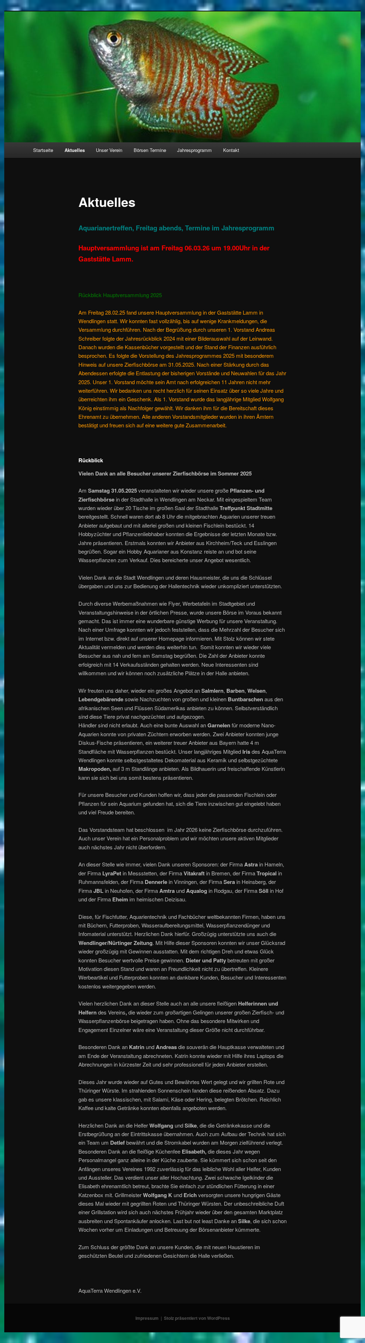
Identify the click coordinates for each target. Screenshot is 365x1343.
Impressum (147, 1318)
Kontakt (231, 150)
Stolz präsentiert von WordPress (197, 1318)
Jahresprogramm (194, 150)
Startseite (43, 150)
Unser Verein (109, 150)
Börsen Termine (150, 150)
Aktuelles (75, 150)
